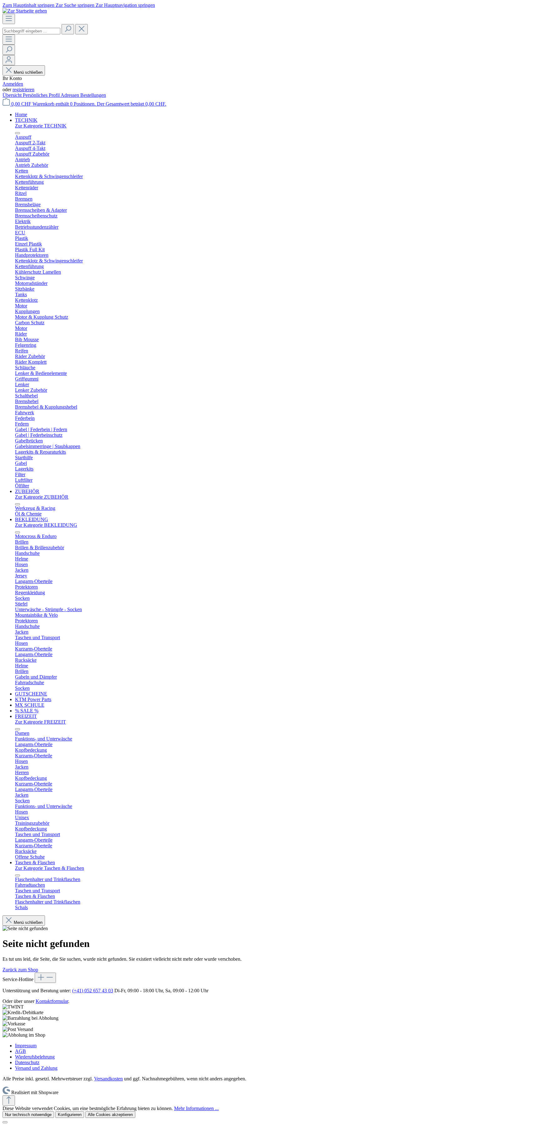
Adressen (70, 95)
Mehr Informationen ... (196, 1108)
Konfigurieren (70, 1114)
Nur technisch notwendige (28, 1114)
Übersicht (12, 95)
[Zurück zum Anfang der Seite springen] (8, 1100)
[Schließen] (5, 1122)
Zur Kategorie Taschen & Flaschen (49, 868)
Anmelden (12, 84)
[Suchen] (68, 29)
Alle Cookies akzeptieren (110, 1114)
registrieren (23, 89)
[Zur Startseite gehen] (24, 10)
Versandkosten (108, 1078)
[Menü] (8, 19)
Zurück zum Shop (20, 969)
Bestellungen (93, 95)
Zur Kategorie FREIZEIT (40, 722)
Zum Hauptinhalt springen (29, 5)
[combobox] (31, 31)
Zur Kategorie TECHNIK (41, 125)
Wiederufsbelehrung (35, 1056)
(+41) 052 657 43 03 (92, 990)
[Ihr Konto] (8, 60)
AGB (20, 1051)
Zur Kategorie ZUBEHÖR (41, 497)
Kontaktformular (52, 1001)
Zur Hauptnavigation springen (125, 5)
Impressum (26, 1045)
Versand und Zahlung (36, 1068)
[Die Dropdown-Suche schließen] (81, 29)
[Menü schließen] (17, 133)
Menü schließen (28, 72)
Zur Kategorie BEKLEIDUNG (46, 525)
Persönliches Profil (42, 95)
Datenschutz (27, 1062)
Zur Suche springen (76, 5)
